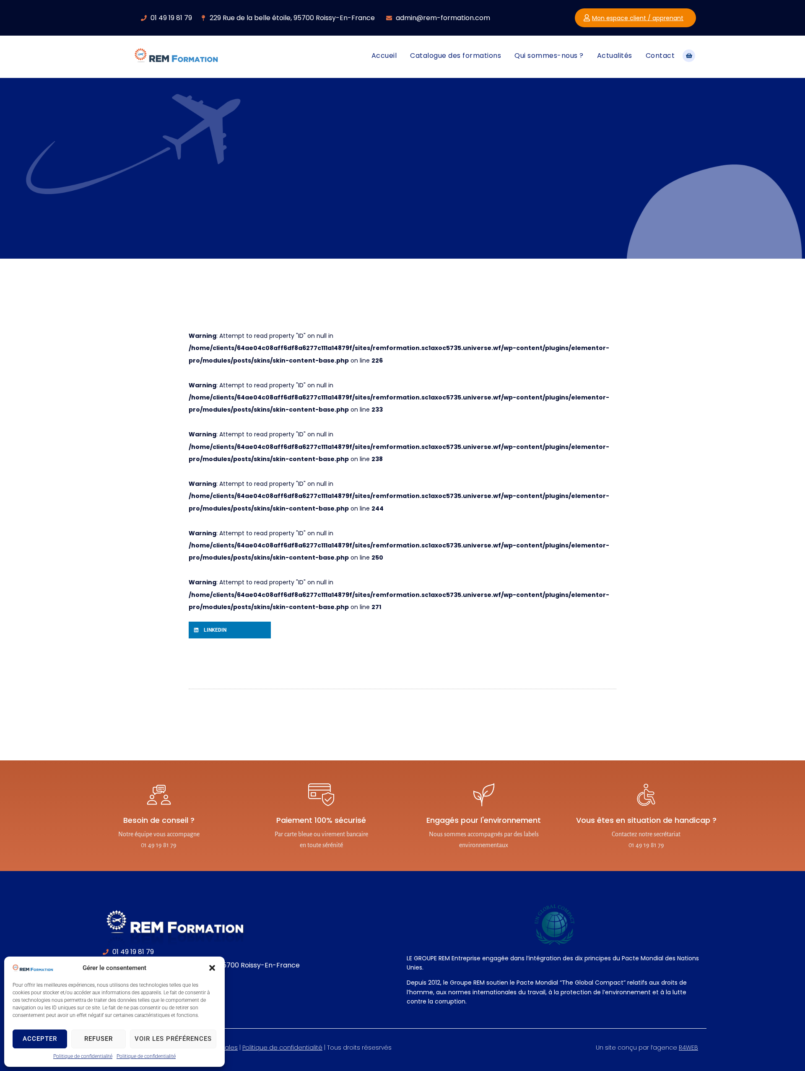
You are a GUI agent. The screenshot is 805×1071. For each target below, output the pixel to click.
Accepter (40, 1038)
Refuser (98, 1038)
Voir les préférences (173, 1038)
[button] (212, 968)
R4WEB (688, 1047)
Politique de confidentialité (82, 1056)
